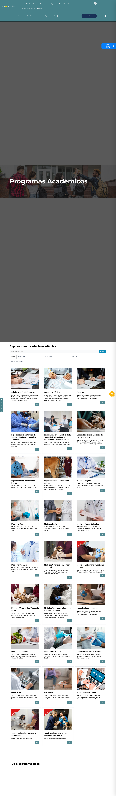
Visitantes (67, 16)
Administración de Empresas (23, 392)
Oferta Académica (39, 4)
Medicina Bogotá (84, 481)
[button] (105, 16)
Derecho (80, 392)
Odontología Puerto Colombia (89, 651)
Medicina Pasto (50, 524)
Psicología (48, 692)
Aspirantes (21, 16)
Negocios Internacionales (87, 608)
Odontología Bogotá (52, 651)
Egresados (48, 16)
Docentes (40, 16)
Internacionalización (28, 9)
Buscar (102, 351)
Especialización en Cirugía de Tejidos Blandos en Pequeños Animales (23, 437)
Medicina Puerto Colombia (88, 524)
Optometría (16, 692)
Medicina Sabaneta (19, 565)
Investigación (52, 4)
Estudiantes (31, 16)
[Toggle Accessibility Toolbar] (112, 394)
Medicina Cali (17, 524)
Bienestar (71, 4)
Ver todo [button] (13, 357)
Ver (37, 404)
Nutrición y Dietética (19, 651)
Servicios (40, 9)
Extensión (62, 4)
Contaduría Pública (52, 392)
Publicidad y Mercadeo (86, 692)
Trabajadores (58, 16)
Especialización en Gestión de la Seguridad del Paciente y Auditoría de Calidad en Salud (57, 437)
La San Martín (26, 4)
